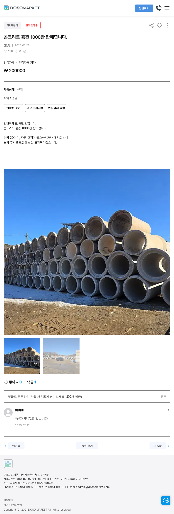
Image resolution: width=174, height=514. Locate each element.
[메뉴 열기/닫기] (167, 8)
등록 (164, 396)
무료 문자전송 (35, 108)
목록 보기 (87, 445)
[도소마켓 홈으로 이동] (22, 9)
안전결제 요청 (56, 108)
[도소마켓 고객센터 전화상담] (158, 8)
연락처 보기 (13, 108)
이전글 (16, 445)
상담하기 (144, 8)
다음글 (158, 445)
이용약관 (8, 500)
